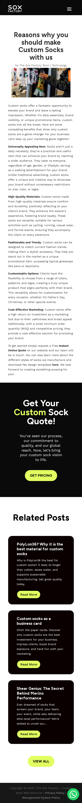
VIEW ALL (41, 761)
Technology (59, 65)
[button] (73, 794)
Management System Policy (41, 797)
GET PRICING (41, 475)
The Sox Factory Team (34, 65)
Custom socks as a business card (34, 621)
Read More (28, 594)
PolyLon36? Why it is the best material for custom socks (40, 549)
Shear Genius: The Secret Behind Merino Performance (40, 693)
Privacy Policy (54, 792)
